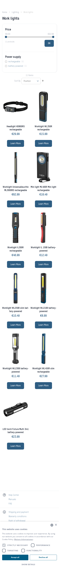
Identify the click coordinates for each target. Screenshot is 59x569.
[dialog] (29, 545)
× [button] (56, 525)
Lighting (15, 12)
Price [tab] (8, 29)
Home (5, 12)
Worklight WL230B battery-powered (15, 370)
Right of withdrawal (17, 521)
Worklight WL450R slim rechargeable (43, 370)
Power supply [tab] (13, 57)
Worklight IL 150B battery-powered (43, 249)
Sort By (17, 81)
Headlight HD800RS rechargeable (16, 128)
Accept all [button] (15, 557)
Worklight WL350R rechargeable (43, 128)
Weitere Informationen (23, 539)
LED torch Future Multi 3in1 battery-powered (16, 431)
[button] (29, 564)
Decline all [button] (43, 557)
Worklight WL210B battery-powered (43, 310)
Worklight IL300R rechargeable (15, 249)
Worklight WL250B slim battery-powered (15, 310)
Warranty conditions (17, 517)
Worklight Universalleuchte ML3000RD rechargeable (15, 189)
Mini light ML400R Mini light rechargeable (43, 189)
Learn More (15, 143)
